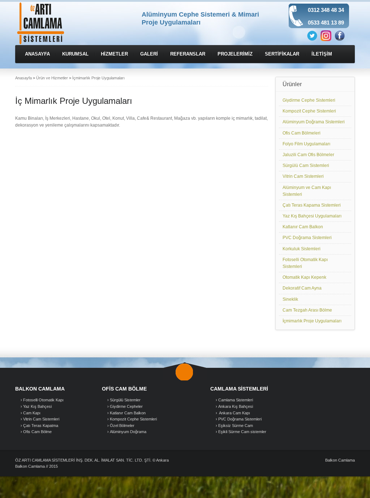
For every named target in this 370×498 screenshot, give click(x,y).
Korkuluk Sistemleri (301, 248)
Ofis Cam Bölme (37, 431)
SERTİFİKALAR (282, 54)
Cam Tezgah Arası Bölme (307, 310)
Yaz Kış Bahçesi (37, 406)
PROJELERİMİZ (235, 54)
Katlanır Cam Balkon (303, 226)
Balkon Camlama (340, 460)
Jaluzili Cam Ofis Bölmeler (308, 154)
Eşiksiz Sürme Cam (235, 425)
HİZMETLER (114, 54)
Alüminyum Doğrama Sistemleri (314, 121)
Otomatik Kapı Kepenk (304, 277)
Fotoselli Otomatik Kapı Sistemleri (305, 263)
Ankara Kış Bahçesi (235, 406)
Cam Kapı (31, 413)
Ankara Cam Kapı (234, 413)
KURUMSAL (75, 54)
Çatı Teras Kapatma (40, 425)
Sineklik (290, 299)
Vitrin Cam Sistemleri (303, 176)
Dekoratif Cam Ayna (302, 288)
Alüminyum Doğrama (128, 431)
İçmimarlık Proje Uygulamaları (312, 320)
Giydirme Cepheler (126, 406)
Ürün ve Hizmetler (52, 78)
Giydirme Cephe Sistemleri (309, 100)
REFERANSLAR (187, 54)
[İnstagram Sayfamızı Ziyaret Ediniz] (326, 35)
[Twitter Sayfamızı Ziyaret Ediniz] (312, 35)
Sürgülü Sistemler (125, 400)
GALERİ (149, 54)
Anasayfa (23, 78)
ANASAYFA (37, 54)
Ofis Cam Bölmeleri (301, 133)
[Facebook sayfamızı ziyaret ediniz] (340, 35)
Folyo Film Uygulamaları (306, 143)
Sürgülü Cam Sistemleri (306, 165)
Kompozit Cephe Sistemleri (309, 111)
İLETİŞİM (321, 54)
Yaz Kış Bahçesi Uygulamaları (312, 216)
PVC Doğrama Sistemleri (307, 237)
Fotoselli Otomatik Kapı (43, 400)
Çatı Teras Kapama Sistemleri (312, 205)
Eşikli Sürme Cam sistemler (242, 431)
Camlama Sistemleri (235, 400)
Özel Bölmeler (122, 425)
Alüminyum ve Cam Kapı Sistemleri (307, 191)
